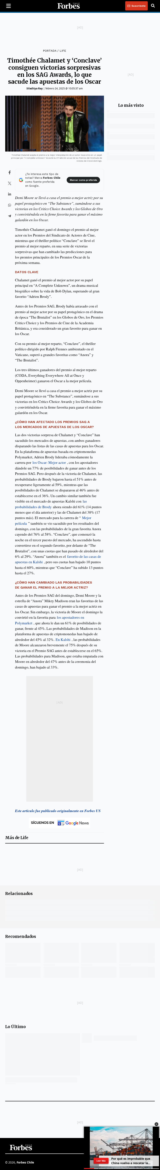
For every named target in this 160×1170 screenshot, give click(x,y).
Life (63, 50)
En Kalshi (63, 639)
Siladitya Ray (34, 88)
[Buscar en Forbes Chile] (153, 6)
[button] (156, 1124)
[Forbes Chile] (68, 6)
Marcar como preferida (83, 180)
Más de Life (16, 837)
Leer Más (101, 1160)
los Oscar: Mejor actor (49, 462)
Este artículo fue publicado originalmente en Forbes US (58, 810)
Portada (49, 50)
